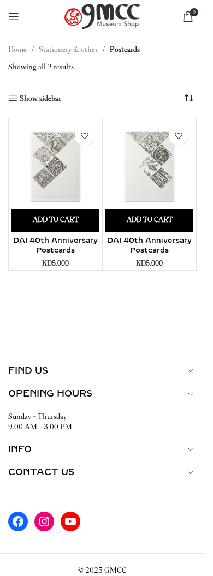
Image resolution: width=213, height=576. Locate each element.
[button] (55, 220)
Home (17, 49)
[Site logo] (102, 15)
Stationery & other (68, 49)
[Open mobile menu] (14, 16)
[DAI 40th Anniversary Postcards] (55, 165)
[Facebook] (18, 521)
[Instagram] (44, 521)
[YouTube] (70, 521)
